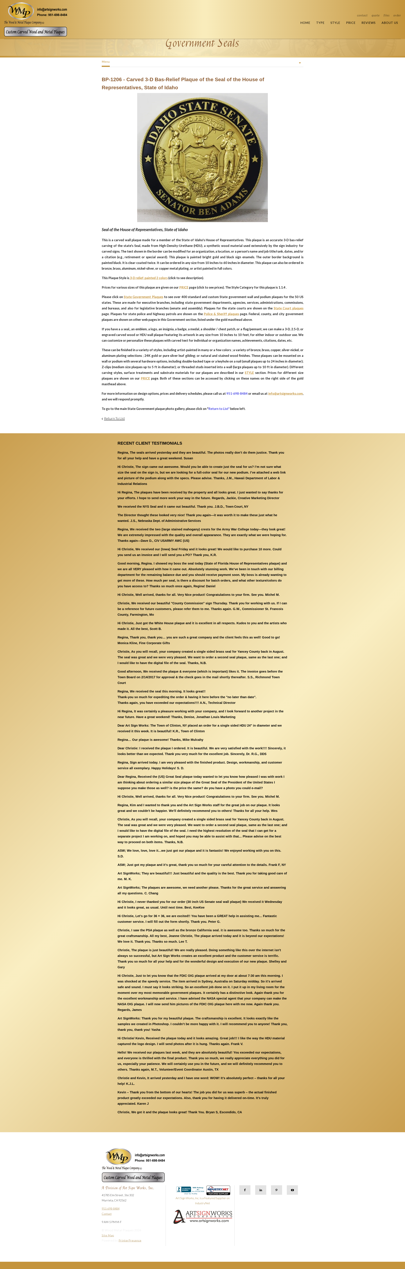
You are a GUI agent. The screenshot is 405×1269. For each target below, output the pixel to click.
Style (335, 22)
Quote (376, 15)
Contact (362, 15)
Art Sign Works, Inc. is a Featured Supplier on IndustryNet (203, 1200)
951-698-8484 (110, 1208)
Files (386, 15)
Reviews (368, 22)
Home (305, 22)
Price (350, 22)
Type (320, 22)
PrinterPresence (130, 1240)
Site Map (108, 1235)
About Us (390, 22)
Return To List (114, 418)
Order (397, 15)
